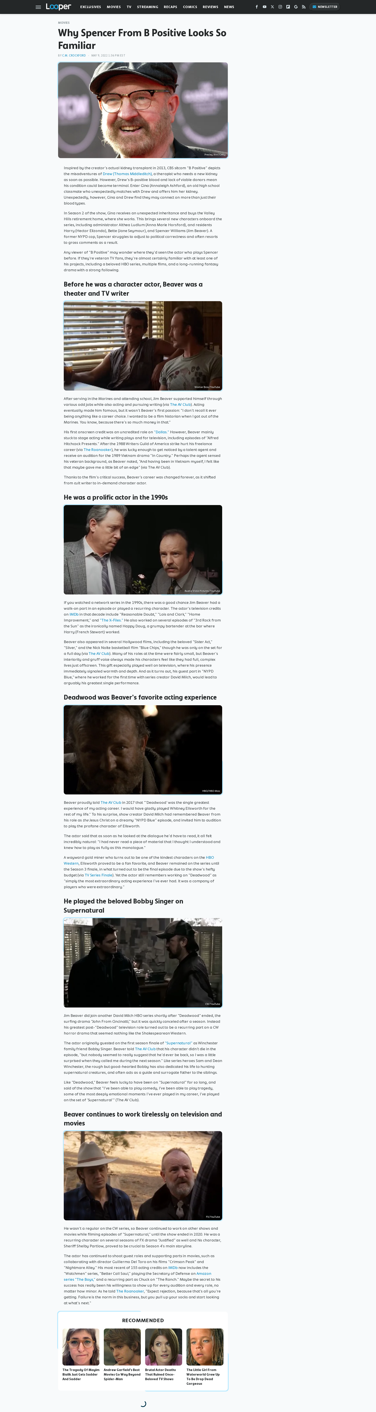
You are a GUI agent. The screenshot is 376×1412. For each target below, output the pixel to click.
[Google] (296, 7)
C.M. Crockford (74, 55)
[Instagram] (280, 7)
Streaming (147, 7)
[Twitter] (272, 7)
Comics (190, 7)
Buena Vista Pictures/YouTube (202, 591)
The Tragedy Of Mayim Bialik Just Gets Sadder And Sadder (80, 1374)
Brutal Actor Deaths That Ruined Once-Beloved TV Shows (160, 1374)
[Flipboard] (288, 7)
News (229, 7)
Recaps (170, 7)
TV (129, 7)
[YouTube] (264, 7)
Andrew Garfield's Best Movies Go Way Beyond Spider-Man (122, 1374)
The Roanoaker (97, 449)
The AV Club (180, 404)
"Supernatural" (178, 1043)
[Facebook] (257, 7)
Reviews (210, 7)
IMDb (74, 614)
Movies (114, 7)
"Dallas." (161, 432)
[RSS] (304, 7)
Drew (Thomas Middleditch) (127, 173)
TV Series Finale (98, 875)
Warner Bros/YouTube (207, 387)
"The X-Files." (111, 620)
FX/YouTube (213, 1217)
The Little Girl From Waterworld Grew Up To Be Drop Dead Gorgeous (203, 1377)
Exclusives (90, 7)
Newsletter (327, 7)
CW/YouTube (212, 1004)
